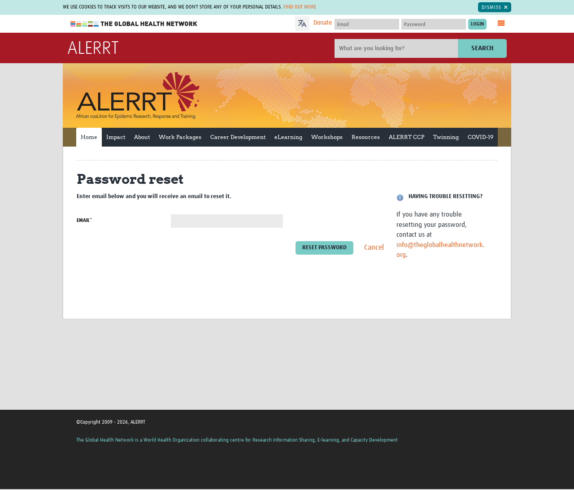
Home (89, 137)
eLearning (288, 137)
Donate (322, 23)
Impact (115, 137)
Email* (84, 220)
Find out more (299, 6)
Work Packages (180, 137)
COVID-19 (480, 137)
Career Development (237, 137)
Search (482, 48)
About (142, 137)
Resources (366, 137)
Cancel (374, 248)
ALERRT (93, 49)
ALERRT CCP (406, 137)
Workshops (327, 137)
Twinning (446, 137)
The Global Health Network (134, 24)
